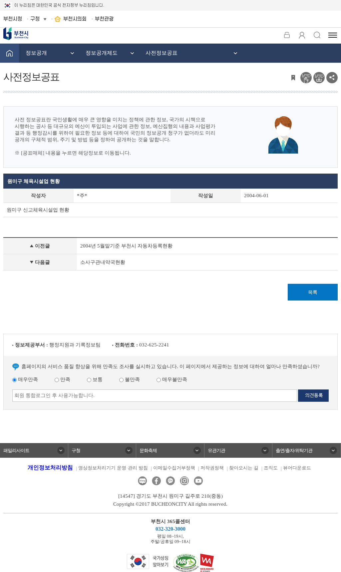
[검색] (316, 35)
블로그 (142, 480)
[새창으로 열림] (148, 561)
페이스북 (156, 480)
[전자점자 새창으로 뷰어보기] (306, 77)
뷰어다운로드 (297, 467)
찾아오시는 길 (243, 467)
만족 (64, 379)
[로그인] (286, 35)
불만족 (132, 379)
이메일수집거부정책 (174, 467)
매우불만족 (174, 379)
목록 (312, 292)
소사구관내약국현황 (102, 262)
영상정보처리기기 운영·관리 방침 (113, 467)
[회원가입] (301, 35)
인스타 (184, 480)
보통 (97, 379)
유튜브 (198, 480)
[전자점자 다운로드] (319, 77)
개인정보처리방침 (50, 467)
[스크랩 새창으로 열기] (293, 77)
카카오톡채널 (170, 480)
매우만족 (27, 379)
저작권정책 (212, 467)
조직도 (271, 467)
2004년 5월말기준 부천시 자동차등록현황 (126, 246)
